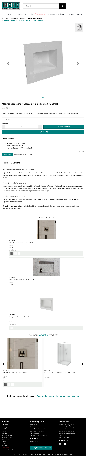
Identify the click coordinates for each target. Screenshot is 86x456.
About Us (33, 427)
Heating (4, 427)
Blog (60, 435)
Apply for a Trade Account (41, 448)
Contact (79, 14)
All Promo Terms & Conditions (39, 435)
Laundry (4, 433)
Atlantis (43, 335)
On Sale (29, 14)
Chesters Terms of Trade (67, 433)
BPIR (31, 155)
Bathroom (5, 18)
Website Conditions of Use (67, 429)
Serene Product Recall (37, 431)
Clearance (40, 14)
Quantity (5, 123)
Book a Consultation (56, 14)
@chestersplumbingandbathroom (58, 396)
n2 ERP (70, 454)
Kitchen (4, 431)
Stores (71, 14)
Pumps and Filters (7, 437)
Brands (18, 14)
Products (7, 14)
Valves (4, 441)
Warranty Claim (64, 437)
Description (7, 155)
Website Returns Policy (66, 427)
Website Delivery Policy (66, 425)
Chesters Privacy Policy (66, 431)
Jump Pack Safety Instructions (40, 429)
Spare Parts (5, 439)
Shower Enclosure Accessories (31, 18)
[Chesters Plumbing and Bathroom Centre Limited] (11, 6)
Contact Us (33, 425)
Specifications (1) (20, 155)
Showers (14, 18)
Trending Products (7, 450)
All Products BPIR (35, 433)
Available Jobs (35, 441)
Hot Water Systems (8, 429)
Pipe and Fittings (7, 435)
